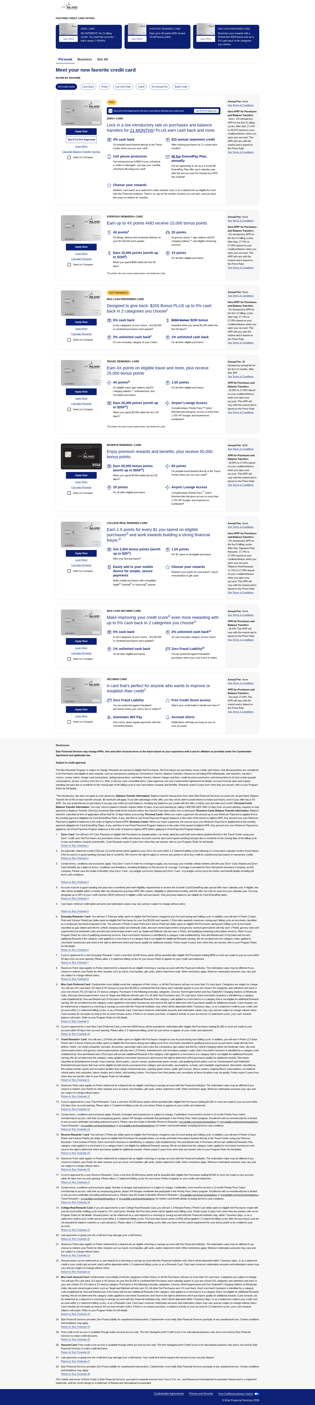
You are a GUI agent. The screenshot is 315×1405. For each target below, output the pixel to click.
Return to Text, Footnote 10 (75, 1034)
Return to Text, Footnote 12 (75, 1096)
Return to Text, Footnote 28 (75, 1373)
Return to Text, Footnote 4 (75, 898)
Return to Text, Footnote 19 (75, 1229)
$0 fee (176, 156)
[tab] (65, 59)
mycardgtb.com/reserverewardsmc (239, 1121)
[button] (81, 146)
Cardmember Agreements (169, 1393)
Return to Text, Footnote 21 (75, 1255)
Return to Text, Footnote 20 (75, 1238)
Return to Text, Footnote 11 (75, 1080)
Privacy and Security (201, 1393)
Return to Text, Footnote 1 (75, 845)
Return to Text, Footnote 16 (75, 1169)
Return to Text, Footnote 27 (75, 1361)
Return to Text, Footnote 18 (75, 1202)
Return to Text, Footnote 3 (75, 882)
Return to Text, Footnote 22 (75, 1271)
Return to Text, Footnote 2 (75, 858)
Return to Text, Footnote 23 (75, 1314)
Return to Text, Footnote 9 (75, 1021)
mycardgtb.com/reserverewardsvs (197, 1121)
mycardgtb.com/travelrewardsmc (137, 1125)
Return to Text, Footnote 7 (75, 962)
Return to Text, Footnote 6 (75, 949)
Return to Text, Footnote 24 (75, 1326)
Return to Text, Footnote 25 (75, 1339)
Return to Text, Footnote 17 (75, 1182)
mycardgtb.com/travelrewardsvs (98, 1125)
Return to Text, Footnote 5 (75, 911)
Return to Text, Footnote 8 (75, 979)
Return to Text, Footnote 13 (75, 1109)
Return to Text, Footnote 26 (75, 1352)
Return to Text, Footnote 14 (75, 1129)
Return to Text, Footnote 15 (75, 1153)
